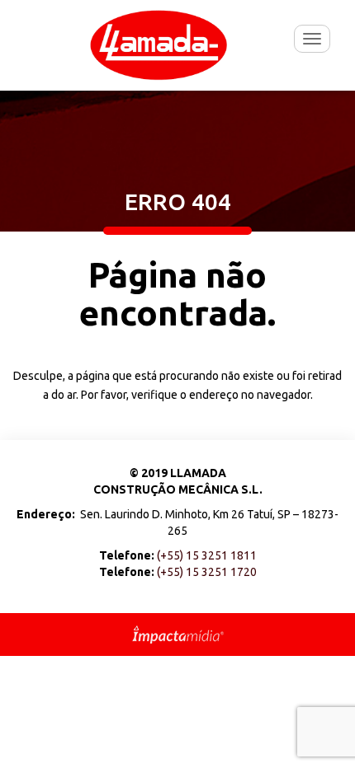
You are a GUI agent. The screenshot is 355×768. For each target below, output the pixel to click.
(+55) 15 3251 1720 (207, 571)
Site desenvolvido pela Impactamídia (178, 634)
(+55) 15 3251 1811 (207, 555)
